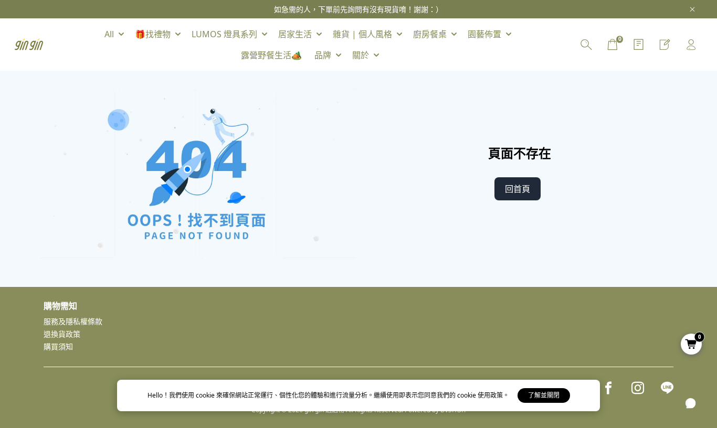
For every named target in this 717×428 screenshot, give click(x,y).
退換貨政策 (62, 334)
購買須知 (58, 346)
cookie (206, 395)
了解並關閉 (544, 395)
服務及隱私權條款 (73, 321)
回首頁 (517, 189)
